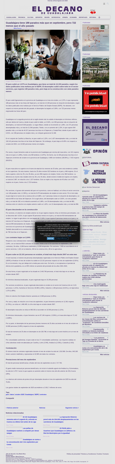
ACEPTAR (50, 238)
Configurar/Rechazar (61, 238)
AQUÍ (70, 230)
